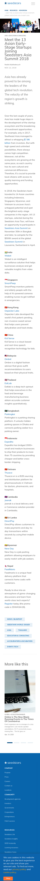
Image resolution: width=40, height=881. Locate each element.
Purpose (7, 773)
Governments (9, 808)
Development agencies (13, 799)
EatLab (8, 383)
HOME (6, 10)
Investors (8, 803)
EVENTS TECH (12, 647)
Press (7, 777)
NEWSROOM (23, 10)
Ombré (8, 359)
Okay (8, 878)
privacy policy (19, 869)
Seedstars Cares (10, 852)
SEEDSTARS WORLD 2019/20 (18, 625)
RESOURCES (13, 10)
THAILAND (22, 630)
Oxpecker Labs (12, 311)
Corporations (9, 812)
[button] (9, 743)
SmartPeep (10, 283)
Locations (8, 790)
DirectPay (9, 521)
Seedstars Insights (11, 839)
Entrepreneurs (10, 817)
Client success (10, 821)
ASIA (9, 630)
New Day (9, 549)
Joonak (8, 500)
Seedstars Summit (14, 242)
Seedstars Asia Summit (16, 228)
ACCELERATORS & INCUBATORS (20, 641)
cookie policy (9, 872)
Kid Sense (9, 339)
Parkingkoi (10, 414)
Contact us (8, 786)
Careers (7, 781)
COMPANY (9, 768)
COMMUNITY (9, 795)
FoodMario (10, 570)
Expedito (9, 442)
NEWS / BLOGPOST (14, 619)
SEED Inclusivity (10, 843)
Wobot (8, 256)
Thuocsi (8, 473)
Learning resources (11, 848)
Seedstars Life (10, 834)
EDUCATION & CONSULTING (18, 636)
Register (9, 604)
